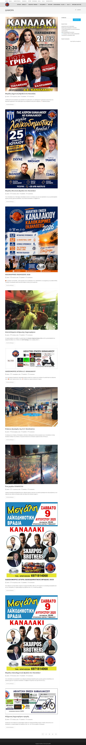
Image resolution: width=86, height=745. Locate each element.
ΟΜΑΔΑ (10, 1)
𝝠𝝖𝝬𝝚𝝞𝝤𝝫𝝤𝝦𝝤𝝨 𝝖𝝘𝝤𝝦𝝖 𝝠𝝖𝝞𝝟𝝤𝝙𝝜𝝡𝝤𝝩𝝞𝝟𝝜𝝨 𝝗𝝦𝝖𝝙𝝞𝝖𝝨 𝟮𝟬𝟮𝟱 (29, 579)
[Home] (75, 9)
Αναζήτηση (64, 17)
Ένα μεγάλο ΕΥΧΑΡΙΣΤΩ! (14, 486)
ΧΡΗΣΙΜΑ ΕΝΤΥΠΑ (49, 1)
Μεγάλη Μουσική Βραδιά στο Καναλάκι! (20, 191)
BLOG (39, 1)
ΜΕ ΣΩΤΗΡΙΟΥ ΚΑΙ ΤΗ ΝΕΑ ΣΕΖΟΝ (68, 26)
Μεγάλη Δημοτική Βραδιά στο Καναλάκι (20, 94)
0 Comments (31, 96)
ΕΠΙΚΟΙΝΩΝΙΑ (34, 1)
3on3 (43, 1)
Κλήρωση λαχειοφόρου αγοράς (17, 716)
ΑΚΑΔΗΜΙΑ (24, 1)
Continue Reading (10, 105)
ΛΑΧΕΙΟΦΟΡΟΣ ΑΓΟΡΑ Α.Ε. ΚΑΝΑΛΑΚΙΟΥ (20, 371)
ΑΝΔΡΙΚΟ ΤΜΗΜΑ (17, 1)
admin (8, 96)
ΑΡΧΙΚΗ (6, 1)
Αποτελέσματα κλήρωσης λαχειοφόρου (20, 332)
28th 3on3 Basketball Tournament (68, 32)
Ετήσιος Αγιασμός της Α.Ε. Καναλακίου (20, 429)
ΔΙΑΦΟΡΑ (79, 9)
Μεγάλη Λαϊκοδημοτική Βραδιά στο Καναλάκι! (23, 673)
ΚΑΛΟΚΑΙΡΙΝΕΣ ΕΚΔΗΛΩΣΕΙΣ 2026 (17, 274)
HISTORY (29, 1)
